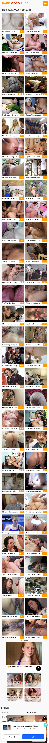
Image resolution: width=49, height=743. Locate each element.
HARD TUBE (15, 3)
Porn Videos (7, 712)
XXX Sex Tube (31, 712)
